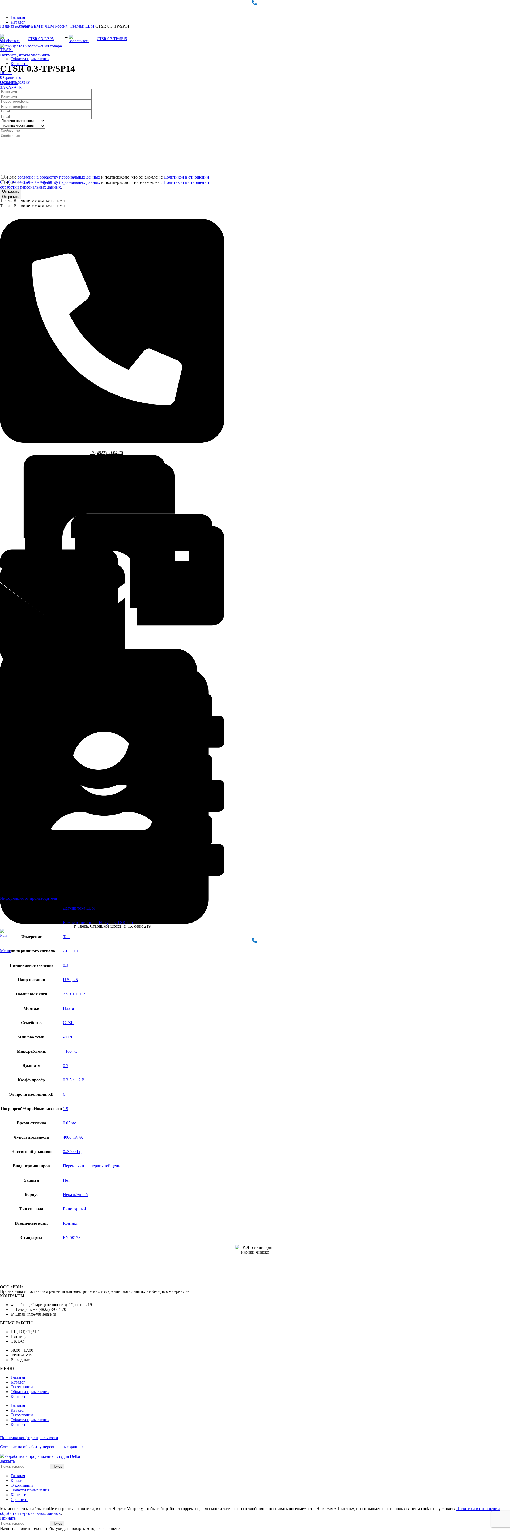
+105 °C (70, 1051)
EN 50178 (71, 1237)
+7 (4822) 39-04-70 (106, 452)
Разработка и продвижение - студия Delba (42, 1456)
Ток (66, 936)
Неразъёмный (75, 1194)
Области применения (30, 1391)
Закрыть (7, 1461)
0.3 (65, 965)
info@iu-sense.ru (106, 646)
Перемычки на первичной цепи (92, 1166)
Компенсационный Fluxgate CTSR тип (98, 922)
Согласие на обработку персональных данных (42, 1447)
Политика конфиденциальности (29, 1438)
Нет (66, 1180)
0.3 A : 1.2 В (73, 1080)
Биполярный (74, 1209)
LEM (90, 26)
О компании (22, 1387)
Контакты (19, 1396)
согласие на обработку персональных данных (59, 177)
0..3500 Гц (72, 1151)
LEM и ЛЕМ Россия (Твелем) (58, 26)
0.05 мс (69, 1123)
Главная (7, 26)
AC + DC (71, 951)
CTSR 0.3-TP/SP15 (112, 39)
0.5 (65, 1065)
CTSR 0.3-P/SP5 (41, 39)
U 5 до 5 (70, 979)
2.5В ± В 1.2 (74, 994)
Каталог (23, 26)
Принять (8, 1518)
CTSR (68, 1022)
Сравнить (19, 1499)
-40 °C (68, 1037)
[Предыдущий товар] (2, 31)
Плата (68, 1008)
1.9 (65, 1108)
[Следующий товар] (71, 31)
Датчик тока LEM (79, 908)
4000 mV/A (73, 1137)
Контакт (70, 1223)
